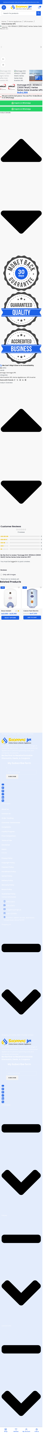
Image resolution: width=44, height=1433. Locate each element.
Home (4, 21)
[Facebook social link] (14, 380)
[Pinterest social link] (20, 380)
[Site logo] (21, 7)
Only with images (9, 575)
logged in (14, 561)
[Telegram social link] (25, 380)
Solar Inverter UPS (9, 24)
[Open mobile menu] (4, 7)
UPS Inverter (28, 21)
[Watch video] (3, 59)
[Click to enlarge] (3, 64)
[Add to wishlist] (19, 587)
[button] (41, 47)
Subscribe (12, 777)
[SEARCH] (38, 13)
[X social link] (17, 380)
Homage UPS (11, 373)
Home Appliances (15, 21)
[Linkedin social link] (23, 380)
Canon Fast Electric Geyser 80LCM (30, 612)
